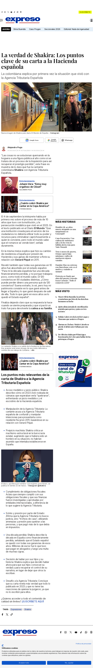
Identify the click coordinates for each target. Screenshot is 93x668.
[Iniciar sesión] (91, 20)
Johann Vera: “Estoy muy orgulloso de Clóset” (32, 185)
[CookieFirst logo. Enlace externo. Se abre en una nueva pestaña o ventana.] (3, 645)
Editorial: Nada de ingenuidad (76, 29)
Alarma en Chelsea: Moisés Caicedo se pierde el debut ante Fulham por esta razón (73, 326)
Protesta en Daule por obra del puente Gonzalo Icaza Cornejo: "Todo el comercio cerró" (66, 279)
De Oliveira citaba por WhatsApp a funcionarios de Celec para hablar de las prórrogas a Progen (74, 336)
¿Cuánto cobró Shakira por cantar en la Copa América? (34, 204)
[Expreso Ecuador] (20, 635)
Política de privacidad (83, 644)
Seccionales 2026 (52, 29)
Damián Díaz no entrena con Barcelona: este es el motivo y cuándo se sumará (66, 268)
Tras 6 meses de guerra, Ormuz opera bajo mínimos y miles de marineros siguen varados (65, 256)
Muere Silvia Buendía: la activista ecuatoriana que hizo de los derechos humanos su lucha (73, 299)
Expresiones (16, 609)
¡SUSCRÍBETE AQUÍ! (32, 601)
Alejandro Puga (15, 147)
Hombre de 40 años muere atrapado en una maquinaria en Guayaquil (65, 230)
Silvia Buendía (19, 29)
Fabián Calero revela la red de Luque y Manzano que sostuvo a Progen (73, 317)
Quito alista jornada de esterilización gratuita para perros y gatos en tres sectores (73, 309)
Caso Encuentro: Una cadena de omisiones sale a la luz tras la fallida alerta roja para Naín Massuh (65, 242)
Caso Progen (35, 29)
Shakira (27, 609)
